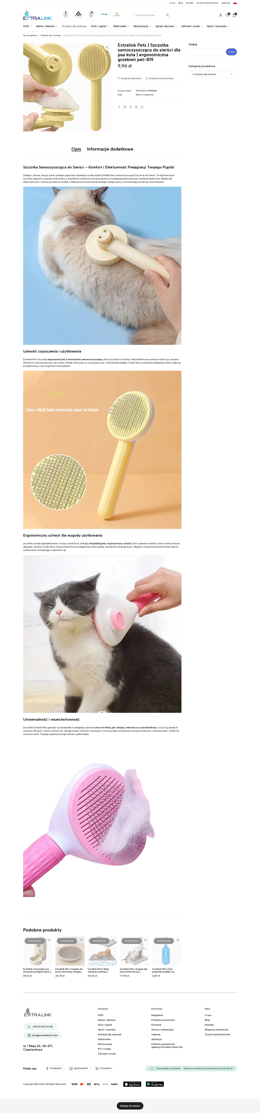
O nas (172, 3)
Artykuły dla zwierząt (50, 35)
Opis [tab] (76, 148)
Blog (180, 3)
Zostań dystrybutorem (207, 3)
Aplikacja (225, 3)
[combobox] (213, 74)
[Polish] (235, 3)
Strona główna (30, 35)
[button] (107, 47)
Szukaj (193, 44)
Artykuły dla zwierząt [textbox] (204, 74)
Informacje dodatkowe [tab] (110, 148)
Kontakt (189, 3)
